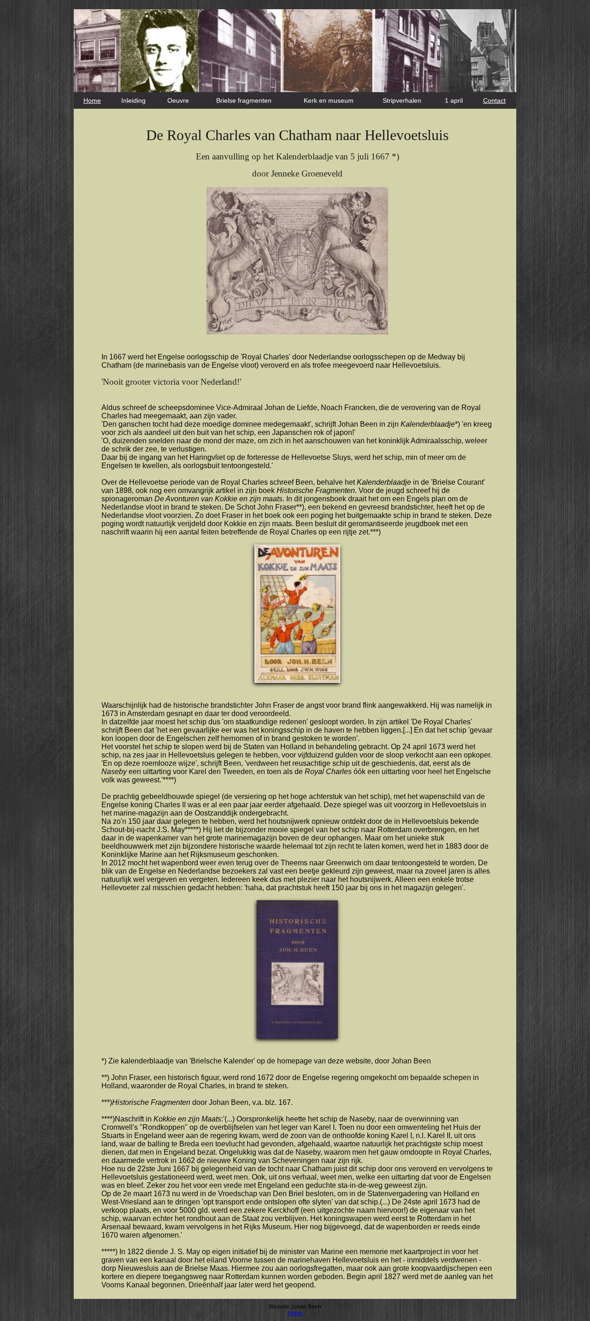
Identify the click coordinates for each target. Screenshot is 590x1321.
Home (92, 100)
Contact (494, 100)
